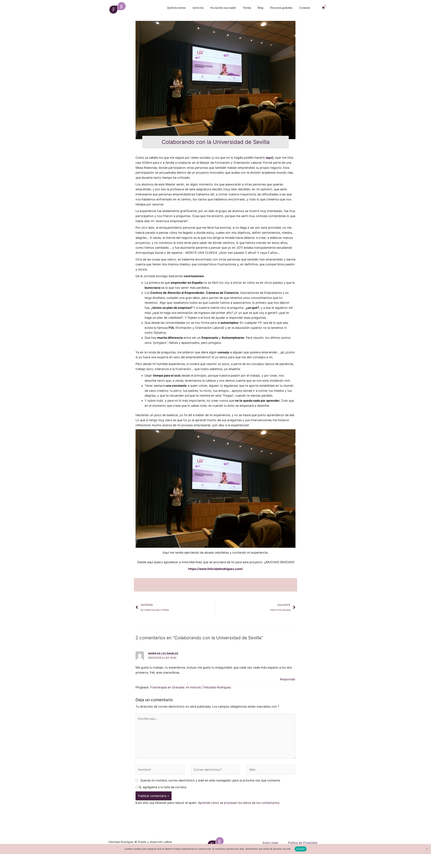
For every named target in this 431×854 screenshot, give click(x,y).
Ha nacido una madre (223, 7)
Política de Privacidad (302, 842)
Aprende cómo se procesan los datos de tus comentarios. (239, 803)
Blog (260, 7)
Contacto (304, 7)
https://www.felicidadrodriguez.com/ (215, 569)
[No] (426, 849)
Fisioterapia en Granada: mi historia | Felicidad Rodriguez (190, 687)
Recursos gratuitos (281, 7)
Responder (287, 679)
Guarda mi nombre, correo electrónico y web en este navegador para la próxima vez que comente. (210, 780)
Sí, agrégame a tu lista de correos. (162, 787)
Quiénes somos (176, 7)
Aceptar (300, 848)
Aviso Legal (270, 842)
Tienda (247, 7)
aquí (269, 157)
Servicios (198, 7)
